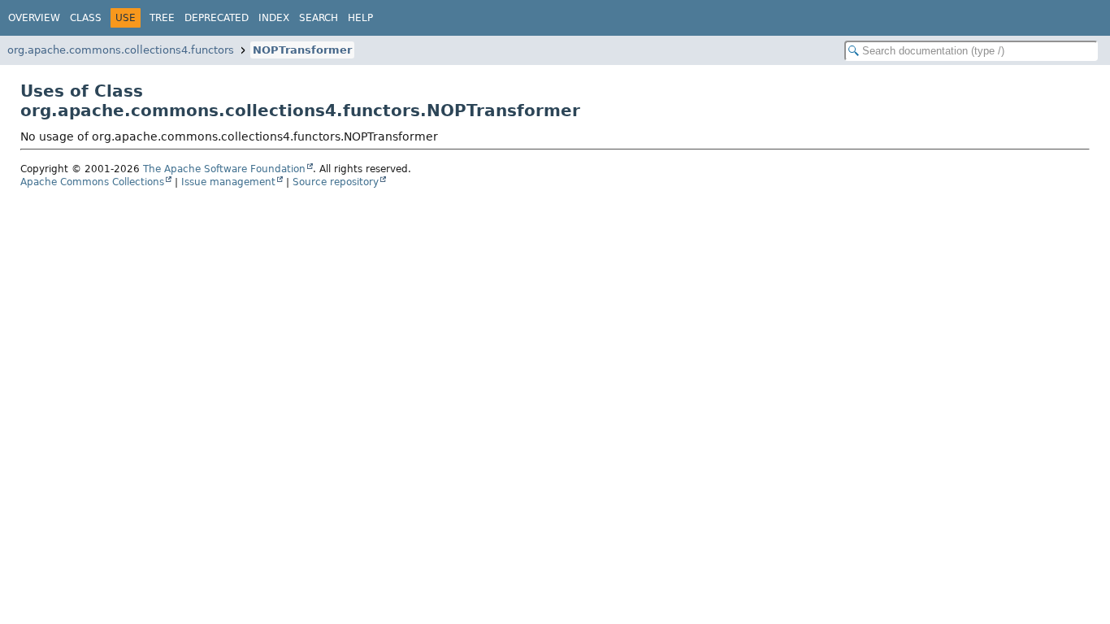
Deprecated (216, 18)
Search (318, 18)
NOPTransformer (302, 50)
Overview (34, 18)
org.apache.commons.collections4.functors (120, 50)
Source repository (336, 182)
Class (86, 18)
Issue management (228, 182)
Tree (162, 18)
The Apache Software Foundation (224, 169)
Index (273, 18)
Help (360, 18)
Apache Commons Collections (92, 182)
